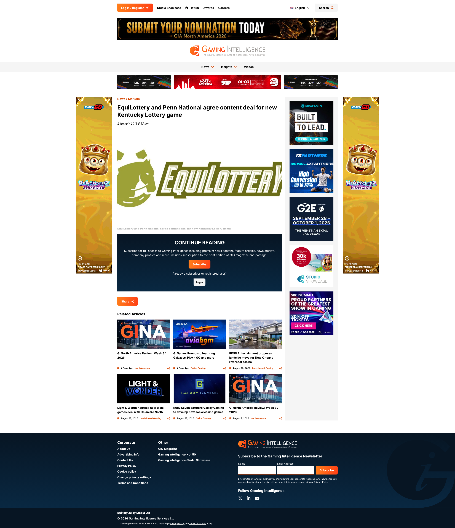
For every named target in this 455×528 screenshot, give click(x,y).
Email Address (285, 463)
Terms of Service (197, 523)
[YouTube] (257, 498)
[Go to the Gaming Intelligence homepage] (227, 50)
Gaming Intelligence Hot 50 (177, 454)
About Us (123, 449)
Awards (208, 8)
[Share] (168, 368)
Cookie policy (126, 471)
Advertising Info (128, 454)
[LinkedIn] (248, 498)
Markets (134, 99)
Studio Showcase (169, 8)
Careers (224, 8)
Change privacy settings (134, 477)
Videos (249, 67)
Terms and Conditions (132, 483)
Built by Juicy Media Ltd (133, 512)
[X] (240, 498)
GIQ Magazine (168, 449)
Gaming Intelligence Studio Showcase (184, 460)
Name (241, 463)
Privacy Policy (126, 466)
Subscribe (199, 264)
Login (199, 282)
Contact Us (125, 460)
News (121, 99)
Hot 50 (194, 8)
